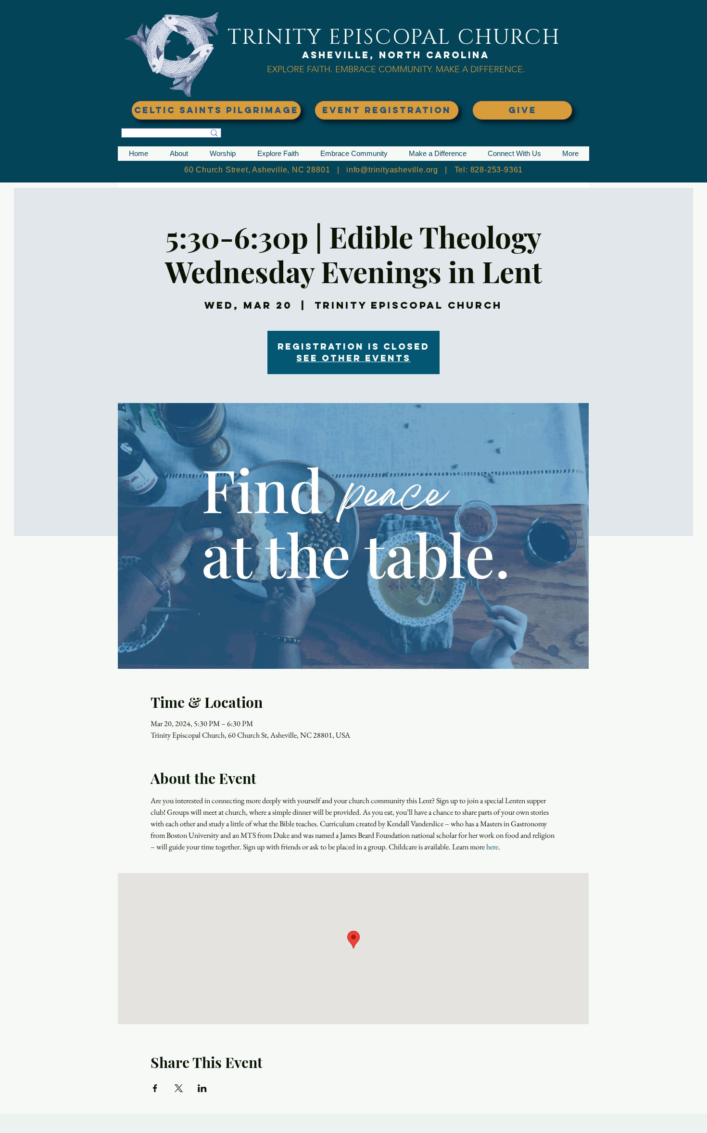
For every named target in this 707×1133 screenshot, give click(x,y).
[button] (179, 153)
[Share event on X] (178, 1088)
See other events (353, 358)
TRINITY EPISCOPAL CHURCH (393, 37)
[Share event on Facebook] (155, 1088)
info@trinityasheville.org (392, 170)
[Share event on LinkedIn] (202, 1088)
